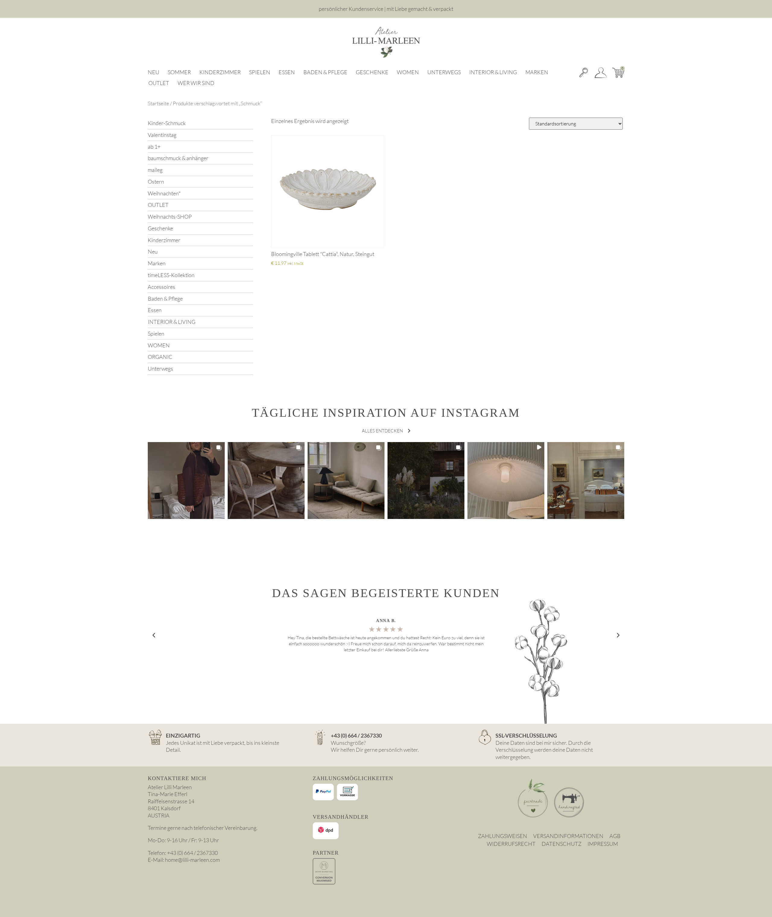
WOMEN (408, 72)
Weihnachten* (164, 193)
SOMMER (179, 72)
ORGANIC (160, 356)
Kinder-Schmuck (167, 123)
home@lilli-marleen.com (192, 859)
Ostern (156, 181)
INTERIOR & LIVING (493, 72)
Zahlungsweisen (502, 836)
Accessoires (161, 286)
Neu (153, 72)
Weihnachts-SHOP (170, 216)
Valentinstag (162, 134)
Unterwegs (444, 72)
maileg (155, 169)
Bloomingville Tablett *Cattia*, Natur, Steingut (322, 254)
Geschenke (372, 72)
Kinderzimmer (220, 72)
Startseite (158, 103)
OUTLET (158, 83)
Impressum (602, 843)
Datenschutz (561, 843)
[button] (186, 480)
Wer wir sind (196, 83)
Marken (536, 72)
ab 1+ (154, 146)
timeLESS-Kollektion (171, 275)
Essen (287, 72)
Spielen (259, 72)
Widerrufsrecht (511, 843)
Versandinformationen (568, 836)
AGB (615, 836)
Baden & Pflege (325, 72)
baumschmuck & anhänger (178, 158)
